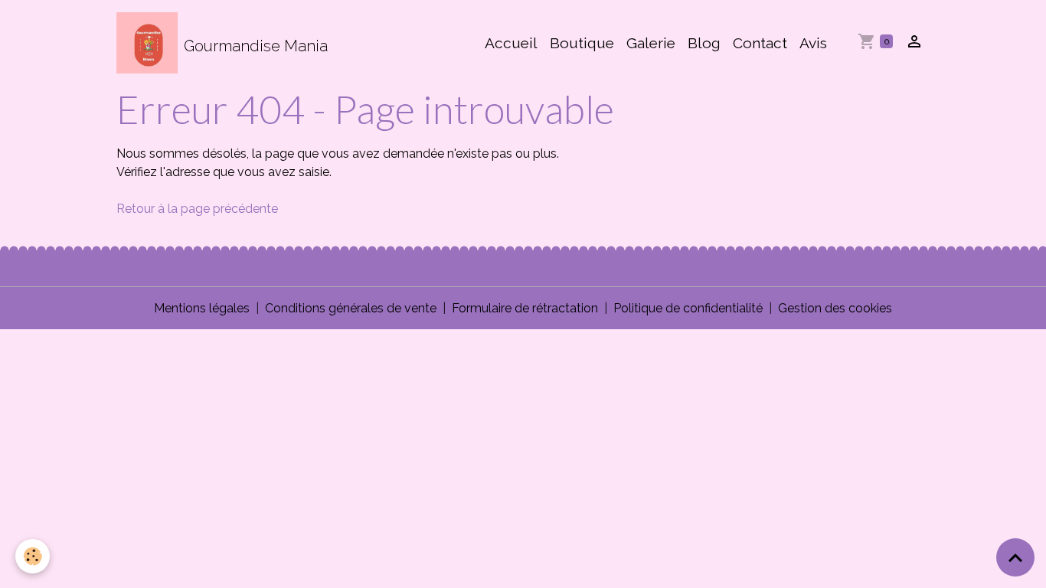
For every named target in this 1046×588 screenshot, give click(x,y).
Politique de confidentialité (688, 308)
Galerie (650, 42)
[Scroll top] (1015, 557)
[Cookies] (32, 556)
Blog (704, 42)
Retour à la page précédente (197, 208)
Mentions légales (202, 308)
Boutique (582, 42)
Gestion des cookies (835, 308)
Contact (760, 42)
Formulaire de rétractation (525, 308)
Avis (813, 42)
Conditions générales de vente (350, 308)
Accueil (511, 42)
